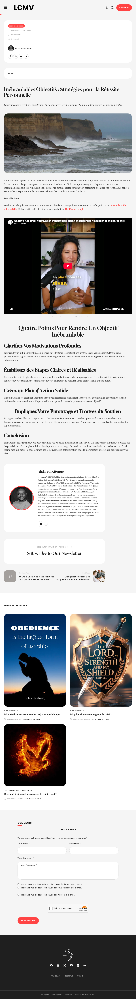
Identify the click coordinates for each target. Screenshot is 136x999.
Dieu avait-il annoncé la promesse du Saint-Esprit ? (30, 794)
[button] (5, 7)
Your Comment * (26, 858)
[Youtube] (21, 56)
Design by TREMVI (49, 994)
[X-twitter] (64, 965)
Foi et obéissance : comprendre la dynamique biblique (32, 714)
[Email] (40, 524)
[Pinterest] (78, 965)
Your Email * (75, 843)
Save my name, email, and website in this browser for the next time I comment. (52, 884)
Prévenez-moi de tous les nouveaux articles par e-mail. (48, 895)
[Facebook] (51, 965)
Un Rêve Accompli (74, 209)
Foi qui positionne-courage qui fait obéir (91, 714)
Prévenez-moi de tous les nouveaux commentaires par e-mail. (51, 887)
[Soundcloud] (84, 965)
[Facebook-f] (10, 56)
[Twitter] (26, 56)
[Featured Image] (35, 660)
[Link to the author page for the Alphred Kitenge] (11, 48)
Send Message (28, 920)
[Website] (46, 524)
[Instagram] (15, 56)
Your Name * (24, 843)
